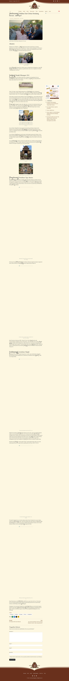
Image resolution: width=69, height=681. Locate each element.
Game (50, 11)
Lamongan (20, 614)
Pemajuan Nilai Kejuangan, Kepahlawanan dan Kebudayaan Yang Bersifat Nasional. (52, 104)
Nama (10, 643)
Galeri (28, 11)
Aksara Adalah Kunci (50, 110)
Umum (10, 613)
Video (37, 11)
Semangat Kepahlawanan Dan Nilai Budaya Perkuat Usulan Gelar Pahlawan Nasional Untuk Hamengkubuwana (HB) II (53, 119)
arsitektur (16, 614)
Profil (28, 673)
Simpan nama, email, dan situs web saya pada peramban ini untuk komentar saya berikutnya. (26, 657)
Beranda (20, 11)
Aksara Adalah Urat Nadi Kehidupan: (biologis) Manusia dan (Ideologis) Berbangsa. (53, 113)
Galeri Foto (41, 673)
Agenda (46, 11)
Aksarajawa (11, 614)
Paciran (25, 614)
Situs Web (11, 652)
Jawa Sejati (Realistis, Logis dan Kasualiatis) (52, 107)
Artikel (24, 11)
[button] (10, 11)
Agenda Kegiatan (35, 673)
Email (10, 648)
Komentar (11, 631)
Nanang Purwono (16, 18)
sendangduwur (30, 614)
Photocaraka (32, 11)
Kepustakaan (41, 11)
